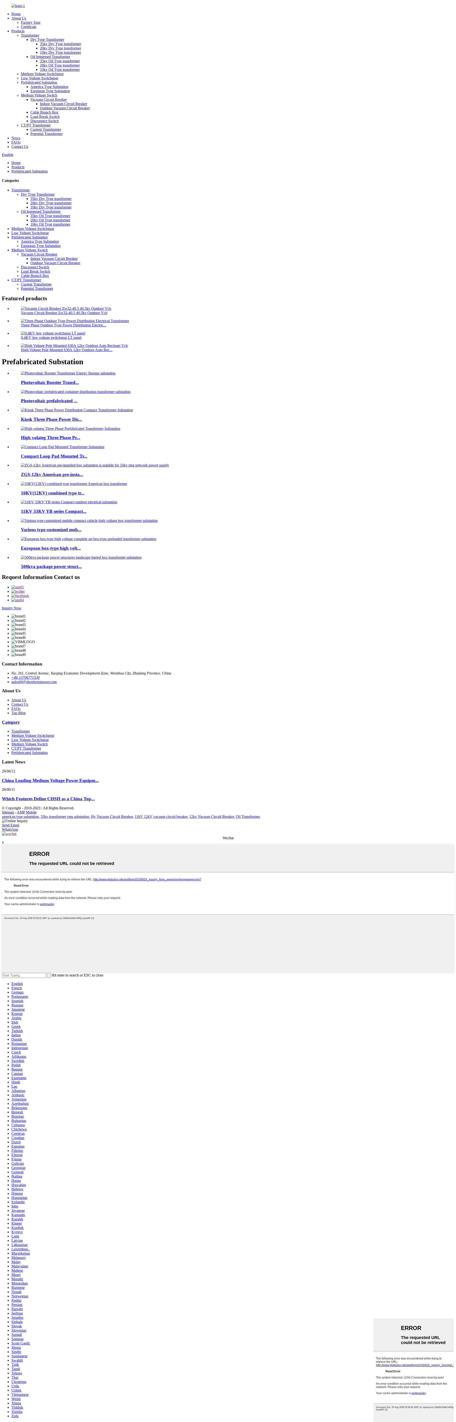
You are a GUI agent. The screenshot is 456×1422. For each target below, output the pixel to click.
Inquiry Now (11, 608)
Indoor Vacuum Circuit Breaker (63, 104)
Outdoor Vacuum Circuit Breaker (65, 108)
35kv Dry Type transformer (60, 44)
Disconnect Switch (44, 121)
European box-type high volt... (51, 548)
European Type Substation (50, 91)
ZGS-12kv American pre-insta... (52, 474)
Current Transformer (45, 129)
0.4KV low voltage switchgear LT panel (51, 337)
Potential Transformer (46, 134)
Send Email (10, 825)
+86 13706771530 (25, 677)
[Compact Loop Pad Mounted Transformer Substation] (62, 447)
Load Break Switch (45, 117)
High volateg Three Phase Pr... (50, 437)
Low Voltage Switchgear (39, 78)
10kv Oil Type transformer (60, 70)
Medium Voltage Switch (39, 95)
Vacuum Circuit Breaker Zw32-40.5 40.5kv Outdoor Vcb (64, 313)
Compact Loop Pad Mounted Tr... (54, 456)
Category (11, 722)
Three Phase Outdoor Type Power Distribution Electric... (63, 325)
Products (17, 31)
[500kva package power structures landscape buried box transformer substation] (81, 557)
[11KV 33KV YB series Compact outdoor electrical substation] (69, 502)
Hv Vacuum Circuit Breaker (112, 817)
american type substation (20, 817)
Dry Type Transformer (47, 40)
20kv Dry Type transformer (60, 48)
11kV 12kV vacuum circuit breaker (161, 817)
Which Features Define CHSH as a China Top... (48, 798)
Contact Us (19, 147)
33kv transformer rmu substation (65, 817)
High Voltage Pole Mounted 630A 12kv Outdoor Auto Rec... (66, 350)
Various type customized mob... (51, 529)
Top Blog (18, 713)
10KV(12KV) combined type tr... (52, 492)
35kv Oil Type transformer (60, 61)
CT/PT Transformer (36, 125)
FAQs (15, 142)
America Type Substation (49, 87)
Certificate (28, 27)
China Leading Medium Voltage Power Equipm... (50, 780)
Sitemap (8, 812)
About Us (18, 18)
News (15, 138)
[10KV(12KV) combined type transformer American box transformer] (74, 484)
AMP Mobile (27, 812)
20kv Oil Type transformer (60, 65)
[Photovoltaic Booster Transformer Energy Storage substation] (68, 373)
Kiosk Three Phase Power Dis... (51, 419)
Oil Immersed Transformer (50, 57)
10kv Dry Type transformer (60, 52)
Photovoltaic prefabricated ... (49, 400)
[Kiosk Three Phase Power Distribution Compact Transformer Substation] (77, 410)
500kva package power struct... (51, 566)
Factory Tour (30, 22)
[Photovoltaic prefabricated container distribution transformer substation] (75, 392)
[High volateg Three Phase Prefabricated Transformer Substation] (70, 429)
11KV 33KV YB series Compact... (53, 511)
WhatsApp (10, 829)
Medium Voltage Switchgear (42, 74)
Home (16, 14)
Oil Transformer (248, 817)
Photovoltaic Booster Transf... (50, 382)
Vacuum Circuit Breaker (48, 99)
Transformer (30, 35)
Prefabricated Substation (39, 82)
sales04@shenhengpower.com (34, 682)
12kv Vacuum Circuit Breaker (211, 817)
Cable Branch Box (44, 112)
